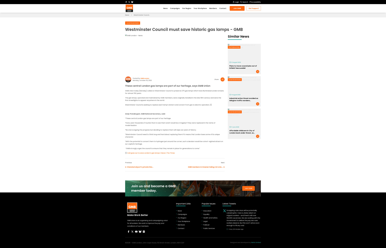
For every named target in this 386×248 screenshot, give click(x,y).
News (165, 8)
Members (213, 8)
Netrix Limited (256, 242)
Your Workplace (200, 8)
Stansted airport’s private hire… (140, 167)
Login (237, 2)
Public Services (209, 228)
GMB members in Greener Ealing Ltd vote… (205, 167)
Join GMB (237, 8)
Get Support (254, 8)
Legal (205, 221)
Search (245, 2)
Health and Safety (210, 218)
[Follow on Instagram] (143, 231)
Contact (222, 8)
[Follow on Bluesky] (132, 2)
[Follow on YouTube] (136, 231)
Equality (206, 214)
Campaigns (175, 8)
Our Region (186, 8)
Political (206, 225)
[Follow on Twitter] (129, 2)
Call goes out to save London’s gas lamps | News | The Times (151, 153)
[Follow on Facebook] (126, 2)
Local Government (133, 23)
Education (207, 211)
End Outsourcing (234, 47)
